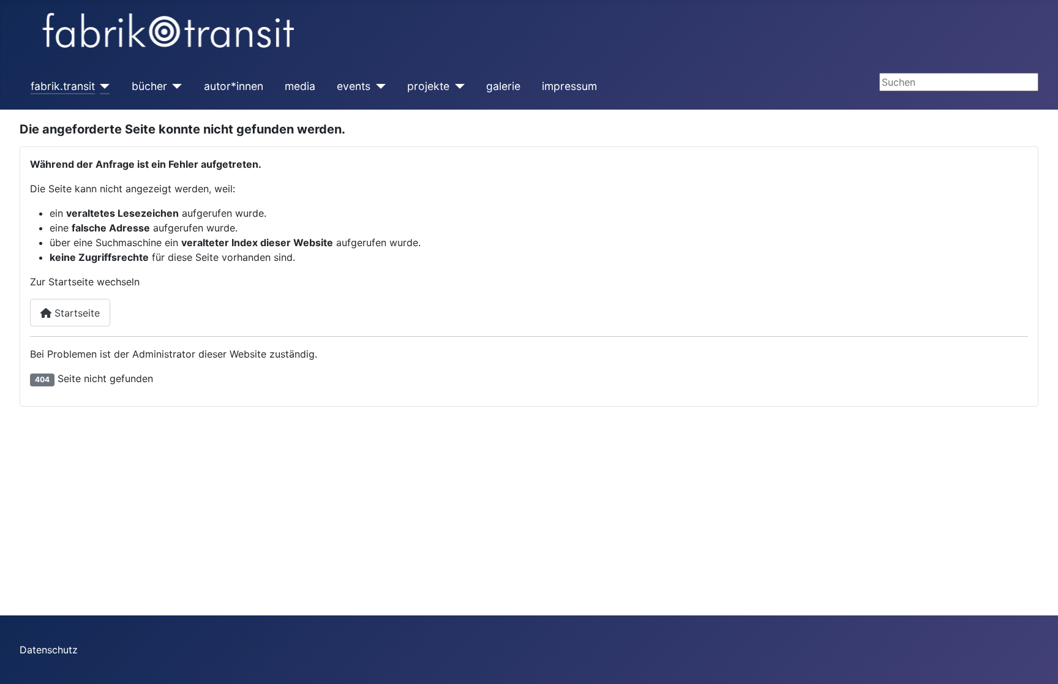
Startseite (75, 313)
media (300, 86)
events (353, 86)
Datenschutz (49, 650)
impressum (569, 86)
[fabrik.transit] (102, 86)
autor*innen (233, 86)
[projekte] (457, 86)
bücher (149, 86)
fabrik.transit (63, 86)
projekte (428, 86)
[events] (378, 86)
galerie (503, 86)
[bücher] (174, 86)
